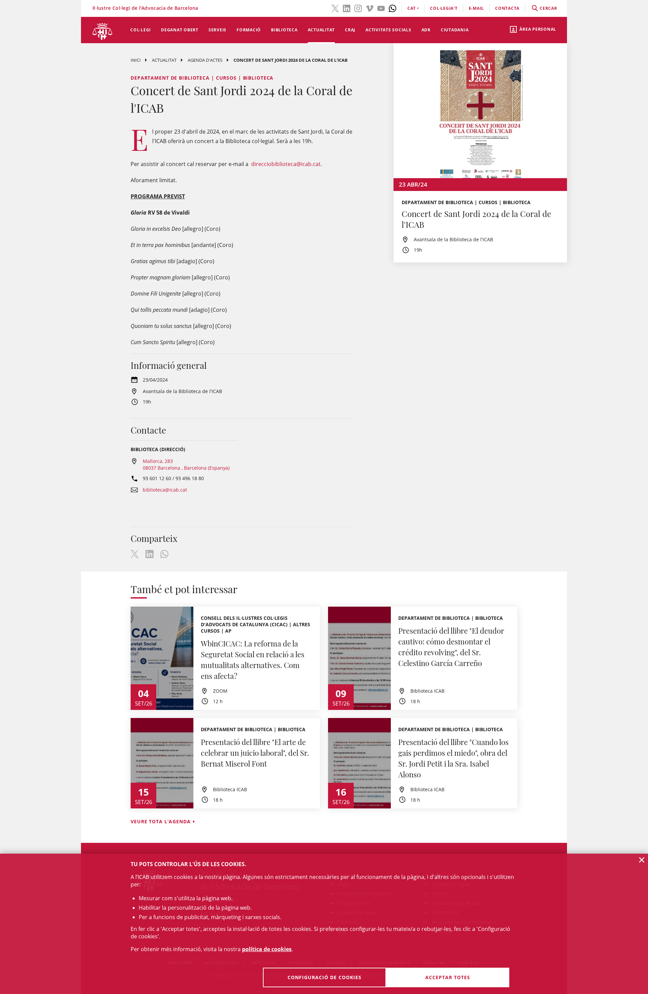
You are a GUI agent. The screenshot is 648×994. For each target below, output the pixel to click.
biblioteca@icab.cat (165, 490)
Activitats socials (388, 30)
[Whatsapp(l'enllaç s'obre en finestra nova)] (392, 7)
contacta (507, 8)
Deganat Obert (179, 30)
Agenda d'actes (205, 60)
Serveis (217, 30)
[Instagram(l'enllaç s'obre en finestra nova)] (358, 7)
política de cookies (267, 949)
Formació (249, 30)
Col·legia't (443, 8)
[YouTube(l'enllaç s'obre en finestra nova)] (381, 7)
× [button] (641, 860)
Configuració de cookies (324, 977)
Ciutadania (455, 30)
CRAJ (350, 30)
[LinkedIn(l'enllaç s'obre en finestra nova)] (346, 7)
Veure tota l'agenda (161, 821)
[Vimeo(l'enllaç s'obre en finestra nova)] (369, 7)
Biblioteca (284, 30)
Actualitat (321, 30)
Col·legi (140, 30)
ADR (426, 30)
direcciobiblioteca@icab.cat (286, 164)
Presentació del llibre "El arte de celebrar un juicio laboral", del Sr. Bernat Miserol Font (255, 753)
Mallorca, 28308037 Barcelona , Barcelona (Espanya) (186, 464)
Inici (136, 60)
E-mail (476, 8)
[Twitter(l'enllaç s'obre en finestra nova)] (335, 7)
